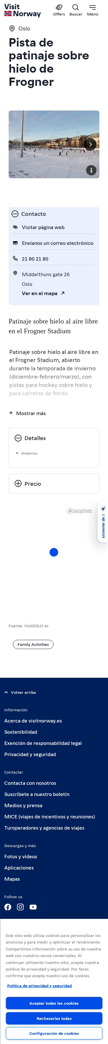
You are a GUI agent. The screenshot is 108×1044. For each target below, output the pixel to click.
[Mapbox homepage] (79, 511)
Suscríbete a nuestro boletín (36, 794)
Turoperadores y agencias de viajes (44, 827)
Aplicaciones (19, 867)
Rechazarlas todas (54, 1018)
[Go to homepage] (22, 11)
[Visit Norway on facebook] (7, 907)
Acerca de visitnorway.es (33, 720)
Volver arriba (23, 692)
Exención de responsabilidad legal (43, 742)
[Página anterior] (18, 144)
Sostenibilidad (20, 731)
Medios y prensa (23, 805)
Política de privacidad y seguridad (39, 985)
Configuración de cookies (54, 1033)
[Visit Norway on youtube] (33, 907)
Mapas (12, 878)
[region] (54, 981)
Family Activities (33, 644)
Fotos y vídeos (20, 856)
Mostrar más (31, 413)
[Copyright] (91, 170)
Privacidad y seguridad (30, 754)
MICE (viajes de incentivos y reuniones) (49, 816)
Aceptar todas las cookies (54, 1003)
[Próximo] (90, 144)
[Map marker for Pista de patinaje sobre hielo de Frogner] (54, 552)
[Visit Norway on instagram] (20, 907)
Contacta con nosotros (30, 782)
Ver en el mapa (40, 293)
